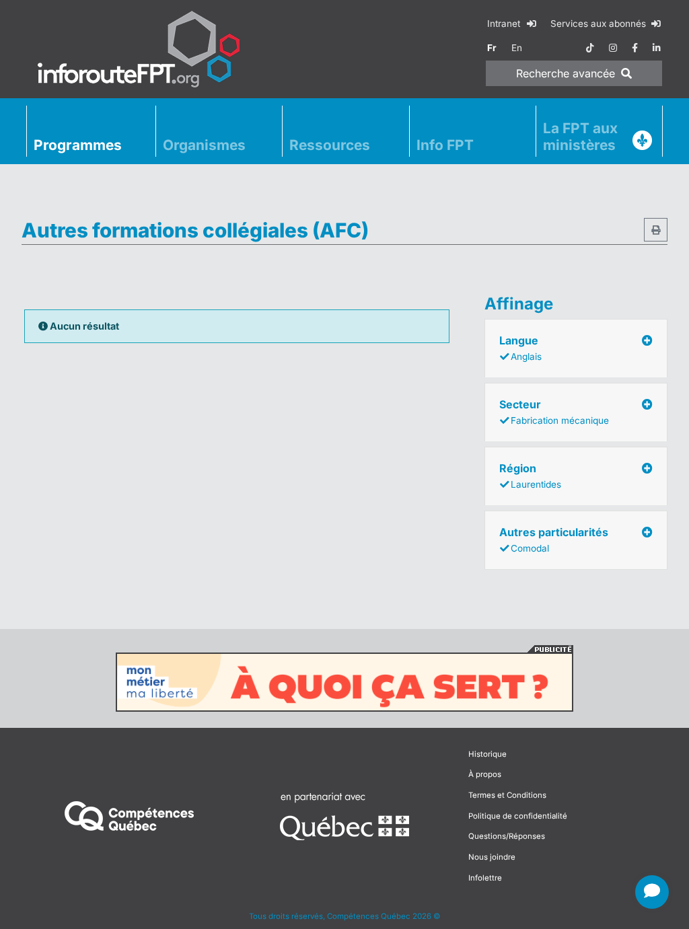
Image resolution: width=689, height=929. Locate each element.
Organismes (204, 145)
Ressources (329, 145)
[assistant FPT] (652, 892)
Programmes (78, 145)
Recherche (565, 73)
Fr (492, 47)
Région (530, 475)
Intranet (505, 23)
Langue (520, 348)
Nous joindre (491, 857)
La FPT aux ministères (580, 136)
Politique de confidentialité (517, 816)
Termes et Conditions (507, 795)
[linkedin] (657, 47)
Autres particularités (553, 539)
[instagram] (613, 47)
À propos (484, 774)
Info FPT (445, 145)
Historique (487, 754)
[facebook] (635, 47)
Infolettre (485, 878)
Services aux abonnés (599, 23)
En (516, 47)
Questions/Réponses (506, 836)
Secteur (554, 412)
